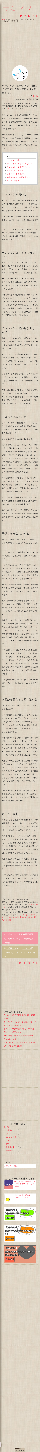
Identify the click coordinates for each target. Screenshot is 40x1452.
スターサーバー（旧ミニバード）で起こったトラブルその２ (19, 952)
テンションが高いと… (16, 160)
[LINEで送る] (36, 16)
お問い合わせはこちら (13, 1166)
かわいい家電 (11, 1137)
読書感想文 (10, 1147)
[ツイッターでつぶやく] (20, 16)
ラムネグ (17, 8)
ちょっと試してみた (15, 170)
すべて (6, 1126)
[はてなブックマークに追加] (29, 16)
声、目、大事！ (13, 180)
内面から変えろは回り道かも (18, 177)
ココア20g (23, 914)
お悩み (8, 1133)
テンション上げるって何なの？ (19, 163)
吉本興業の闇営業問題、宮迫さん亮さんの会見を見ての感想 (19, 938)
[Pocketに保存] (32, 16)
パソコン (9, 1140)
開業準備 (9, 1150)
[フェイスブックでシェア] (24, 16)
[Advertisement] (20, 43)
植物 (7, 1143)
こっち (8, 108)
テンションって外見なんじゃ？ (19, 167)
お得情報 (9, 1130)
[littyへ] (20, 1254)
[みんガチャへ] (20, 1233)
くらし (35, 96)
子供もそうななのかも (16, 174)
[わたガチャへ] (20, 1214)
